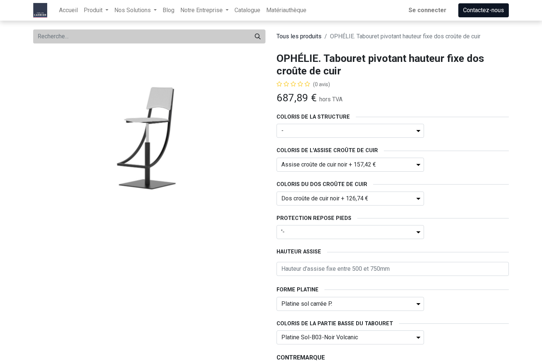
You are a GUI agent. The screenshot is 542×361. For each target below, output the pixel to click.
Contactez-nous (483, 10)
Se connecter (428, 10)
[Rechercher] (257, 36)
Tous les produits (299, 36)
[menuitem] (68, 10)
